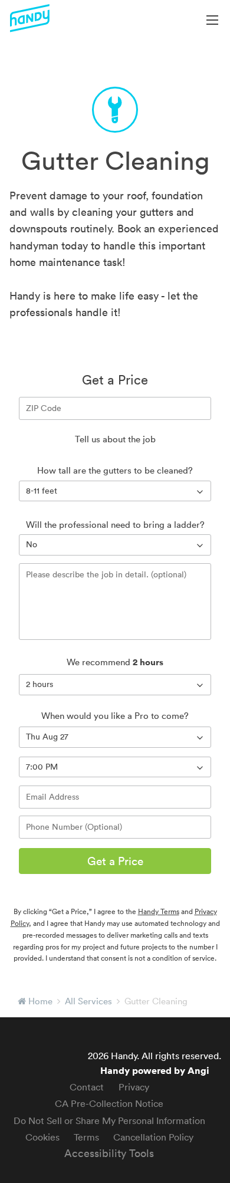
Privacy (134, 1087)
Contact (87, 1087)
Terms (86, 1137)
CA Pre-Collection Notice (109, 1103)
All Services (88, 1001)
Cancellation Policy (153, 1137)
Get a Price (115, 861)
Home (40, 1001)
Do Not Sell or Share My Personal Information (109, 1120)
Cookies (42, 1137)
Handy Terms (158, 911)
